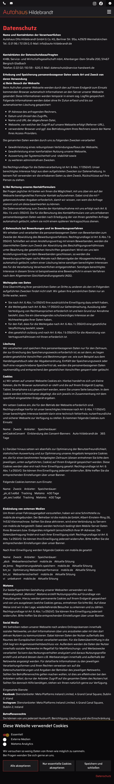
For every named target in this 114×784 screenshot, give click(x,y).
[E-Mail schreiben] (11, 3)
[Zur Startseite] (27, 12)
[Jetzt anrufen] (5, 3)
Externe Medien (20, 739)
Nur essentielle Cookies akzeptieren (57, 766)
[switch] (5, 739)
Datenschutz (103, 776)
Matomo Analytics (22, 744)
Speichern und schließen (93, 766)
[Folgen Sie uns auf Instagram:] (94, 3)
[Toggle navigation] (109, 12)
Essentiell (17, 734)
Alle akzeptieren (20, 766)
